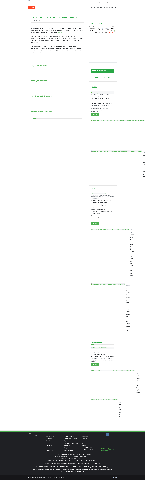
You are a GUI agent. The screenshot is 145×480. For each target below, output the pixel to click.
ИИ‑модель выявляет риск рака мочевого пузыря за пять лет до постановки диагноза (102, 101)
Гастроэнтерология (69, 448)
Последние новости (39, 81)
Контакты (111, 7)
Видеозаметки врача (39, 66)
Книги (96, 77)
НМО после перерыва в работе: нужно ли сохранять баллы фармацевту (138, 385)
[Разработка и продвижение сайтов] (113, 477)
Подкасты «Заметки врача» (41, 111)
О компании (93, 7)
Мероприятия (49, 450)
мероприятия (96, 23)
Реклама (105, 7)
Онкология (49, 445)
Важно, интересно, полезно (42, 96)
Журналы (107, 77)
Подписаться (102, 2)
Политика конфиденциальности (87, 446)
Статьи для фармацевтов (70, 438)
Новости (94, 87)
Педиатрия (67, 441)
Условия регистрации (87, 449)
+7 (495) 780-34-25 (69, 460)
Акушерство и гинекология (71, 443)
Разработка (49, 441)
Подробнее (95, 114)
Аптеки (48, 443)
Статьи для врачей (69, 436)
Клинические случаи (69, 450)
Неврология (49, 448)
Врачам (94, 189)
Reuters (60, 32)
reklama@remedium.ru (91, 460)
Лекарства (49, 438)
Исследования (50, 436)
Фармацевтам (96, 342)
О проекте (99, 7)
